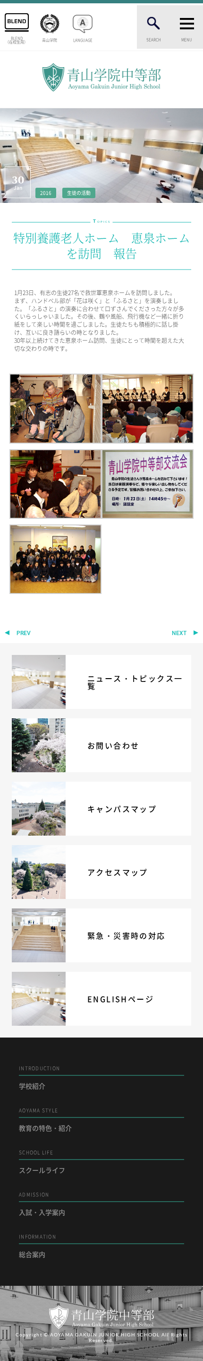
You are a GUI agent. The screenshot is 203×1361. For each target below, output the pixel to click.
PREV (24, 633)
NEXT (179, 633)
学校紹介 (39, 1077)
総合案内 (37, 1245)
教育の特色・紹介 (45, 1119)
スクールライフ (42, 1161)
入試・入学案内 (42, 1203)
